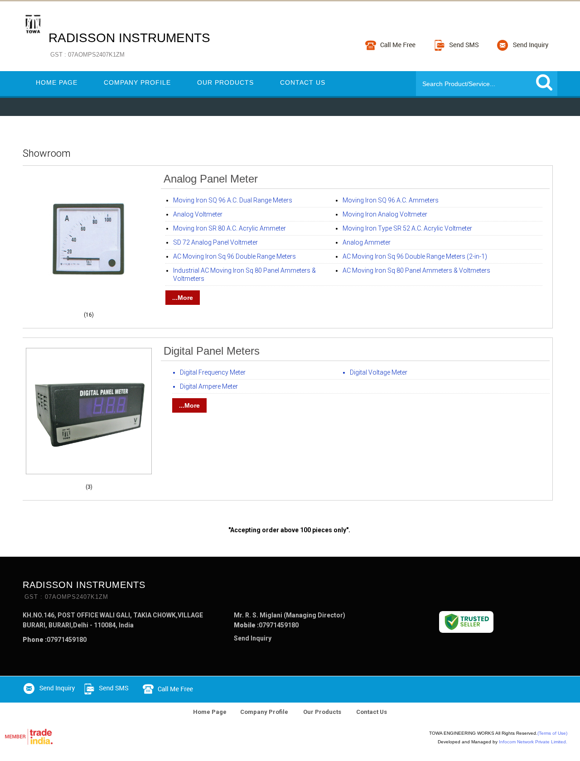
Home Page (56, 82)
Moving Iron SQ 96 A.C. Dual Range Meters (232, 200)
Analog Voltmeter (197, 214)
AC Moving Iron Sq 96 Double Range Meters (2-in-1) (415, 256)
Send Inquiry (252, 638)
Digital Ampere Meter (209, 386)
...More (182, 297)
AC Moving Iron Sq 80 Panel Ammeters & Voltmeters (416, 270)
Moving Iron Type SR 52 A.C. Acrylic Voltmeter (407, 228)
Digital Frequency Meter (213, 372)
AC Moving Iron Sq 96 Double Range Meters (234, 256)
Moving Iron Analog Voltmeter (385, 214)
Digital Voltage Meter (378, 372)
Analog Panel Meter (211, 179)
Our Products (225, 82)
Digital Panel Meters (212, 351)
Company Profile (137, 82)
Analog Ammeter (367, 242)
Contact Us (302, 82)
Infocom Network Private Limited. (533, 741)
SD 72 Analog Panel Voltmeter (215, 242)
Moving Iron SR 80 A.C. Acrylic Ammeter (229, 228)
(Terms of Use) (552, 733)
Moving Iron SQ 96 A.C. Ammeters (391, 200)
